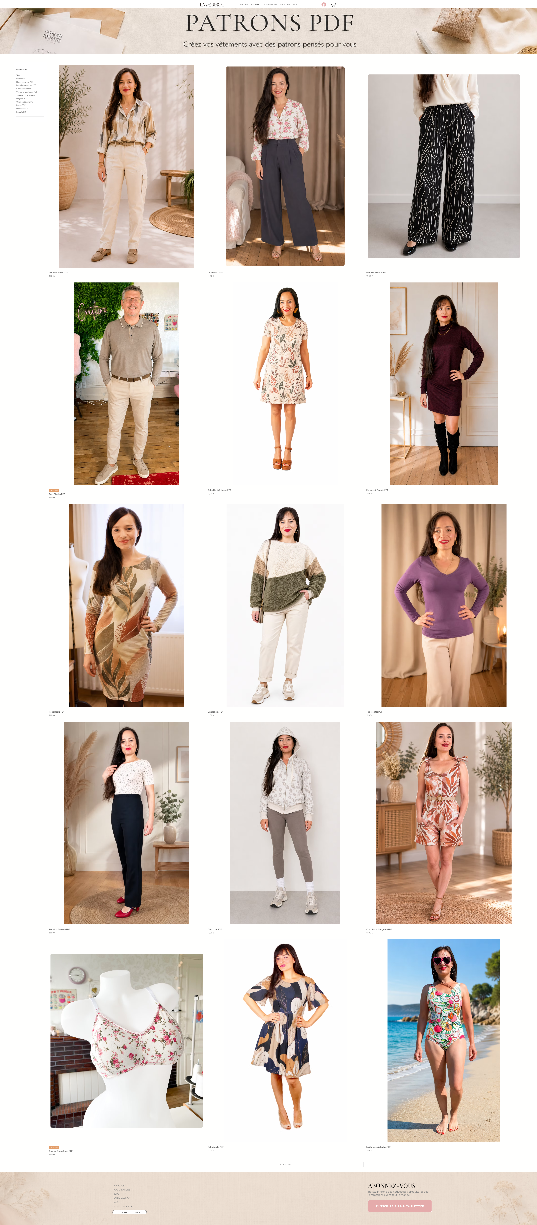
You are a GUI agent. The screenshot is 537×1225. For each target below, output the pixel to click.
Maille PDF (20, 105)
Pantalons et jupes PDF (26, 85)
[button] (256, 4)
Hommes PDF (22, 108)
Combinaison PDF (24, 88)
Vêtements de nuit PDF (26, 95)
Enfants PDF (21, 112)
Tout (18, 75)
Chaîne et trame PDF (25, 102)
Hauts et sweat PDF (24, 82)
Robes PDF (21, 79)
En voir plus (285, 1164)
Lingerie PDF (21, 99)
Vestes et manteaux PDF (26, 92)
